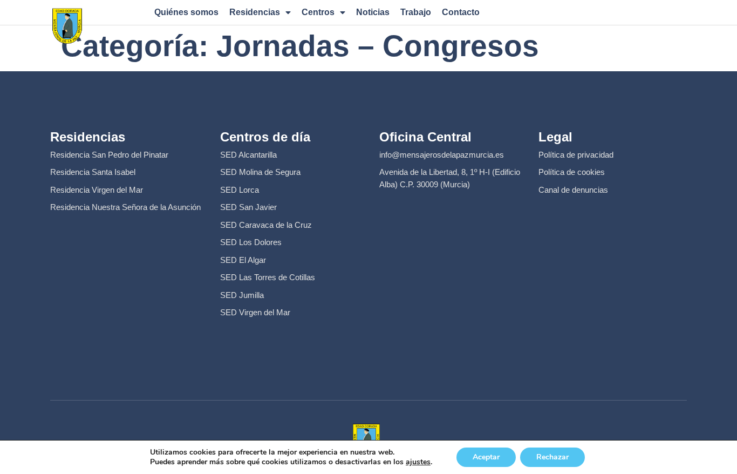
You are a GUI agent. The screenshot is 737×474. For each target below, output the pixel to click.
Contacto (461, 12)
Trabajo (415, 12)
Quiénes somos (186, 12)
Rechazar (552, 457)
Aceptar (486, 457)
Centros (318, 12)
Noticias (373, 12)
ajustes (418, 462)
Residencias (254, 12)
